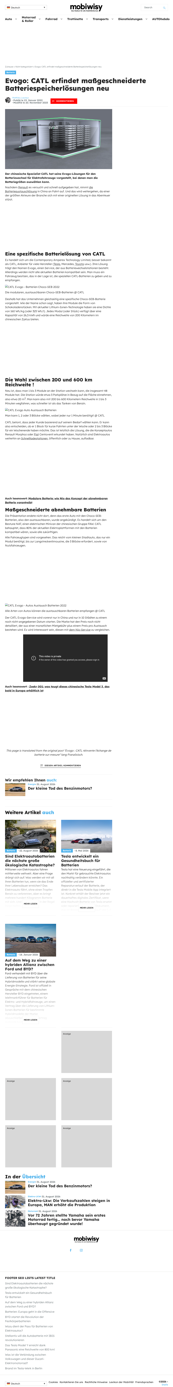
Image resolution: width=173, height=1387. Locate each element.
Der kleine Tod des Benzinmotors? (60, 788)
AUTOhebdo (161, 19)
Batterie (10, 72)
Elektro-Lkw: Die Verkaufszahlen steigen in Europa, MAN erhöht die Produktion (69, 1202)
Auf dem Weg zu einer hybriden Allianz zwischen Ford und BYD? (29, 964)
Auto (8, 19)
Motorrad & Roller (29, 19)
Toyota (79, 264)
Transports (100, 19)
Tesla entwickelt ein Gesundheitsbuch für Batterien (80, 860)
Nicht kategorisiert (24, 66)
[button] (26, 7)
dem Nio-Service (80, 629)
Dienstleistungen (130, 19)
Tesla (57, 264)
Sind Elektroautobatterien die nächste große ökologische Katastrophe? (30, 860)
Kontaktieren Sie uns (71, 1382)
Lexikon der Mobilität (121, 1382)
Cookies (53, 1382)
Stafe (165, 1384)
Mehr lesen (30, 903)
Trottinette (75, 19)
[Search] (164, 7)
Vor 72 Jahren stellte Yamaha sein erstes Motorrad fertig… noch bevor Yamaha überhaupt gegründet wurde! (66, 1219)
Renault (23, 187)
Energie (32, 784)
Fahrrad (51, 19)
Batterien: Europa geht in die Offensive (29, 1311)
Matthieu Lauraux (20, 97)
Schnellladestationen (34, 438)
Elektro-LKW (34, 1197)
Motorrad (33, 1211)
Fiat (36, 434)
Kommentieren (65, 101)
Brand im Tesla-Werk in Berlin (23, 1368)
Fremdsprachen (144, 1382)
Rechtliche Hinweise (96, 1382)
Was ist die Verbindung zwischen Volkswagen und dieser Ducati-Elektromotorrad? (25, 1359)
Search (148, 7)
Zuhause (9, 66)
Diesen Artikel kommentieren (63, 765)
